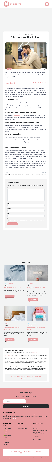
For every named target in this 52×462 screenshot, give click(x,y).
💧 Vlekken (6, 433)
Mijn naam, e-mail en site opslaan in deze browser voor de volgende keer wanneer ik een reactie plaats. (25, 221)
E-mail (9, 208)
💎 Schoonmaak (9, 283)
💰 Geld (5, 437)
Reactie (9, 187)
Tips (20, 34)
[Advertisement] (26, 18)
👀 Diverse (10, 69)
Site (8, 213)
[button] (47, 4)
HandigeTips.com (35, 352)
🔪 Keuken (6, 425)
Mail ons (14, 418)
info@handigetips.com (9, 371)
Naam (9, 203)
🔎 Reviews (6, 442)
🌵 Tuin (5, 430)
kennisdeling (16, 115)
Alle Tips (5, 444)
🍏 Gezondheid (7, 435)
